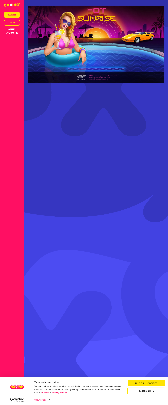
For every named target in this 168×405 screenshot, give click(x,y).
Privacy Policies (59, 392)
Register (12, 15)
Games (12, 29)
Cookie (45, 392)
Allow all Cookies (146, 383)
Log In (12, 22)
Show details (40, 400)
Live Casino (12, 32)
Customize (144, 391)
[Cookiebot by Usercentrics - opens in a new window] (17, 400)
